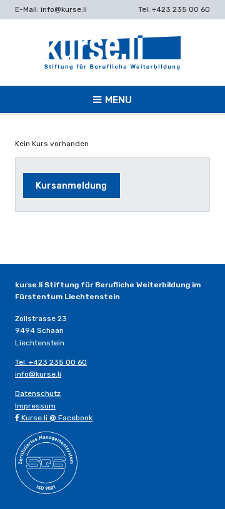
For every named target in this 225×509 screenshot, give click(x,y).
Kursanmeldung (71, 185)
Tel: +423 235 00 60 (174, 9)
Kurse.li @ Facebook (55, 417)
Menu (118, 100)
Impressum (35, 406)
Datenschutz (38, 393)
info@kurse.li (38, 374)
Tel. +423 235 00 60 (51, 362)
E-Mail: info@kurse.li (51, 9)
